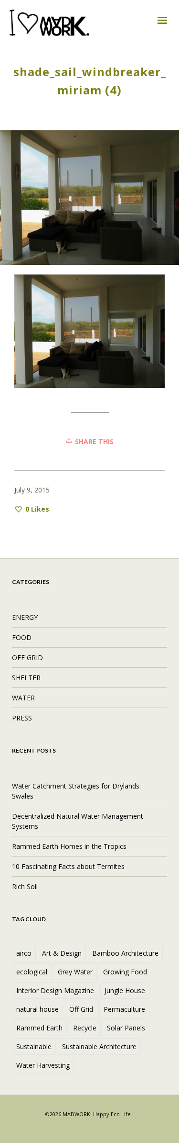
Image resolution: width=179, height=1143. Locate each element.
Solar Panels (126, 1027)
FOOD (22, 637)
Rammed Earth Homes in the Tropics (69, 846)
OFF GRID (27, 657)
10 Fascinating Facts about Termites (68, 866)
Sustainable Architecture (99, 1046)
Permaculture (124, 1009)
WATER (23, 697)
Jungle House (125, 990)
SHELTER (26, 677)
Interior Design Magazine (55, 990)
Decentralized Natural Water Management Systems (77, 821)
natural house (37, 1009)
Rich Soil (25, 886)
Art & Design (62, 953)
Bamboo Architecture (125, 953)
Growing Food (125, 971)
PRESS (22, 717)
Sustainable (34, 1046)
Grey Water (75, 971)
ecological (31, 971)
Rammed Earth (39, 1027)
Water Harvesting (43, 1065)
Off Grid (81, 1009)
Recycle (84, 1027)
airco (24, 953)
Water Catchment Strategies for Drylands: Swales (76, 790)
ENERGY (25, 617)
